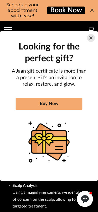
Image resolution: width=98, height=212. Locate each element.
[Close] (91, 38)
